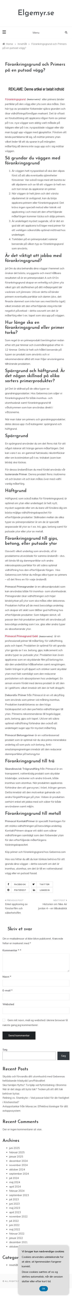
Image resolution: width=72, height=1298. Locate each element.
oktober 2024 (17, 1169)
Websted (8, 1004)
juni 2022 (14, 1225)
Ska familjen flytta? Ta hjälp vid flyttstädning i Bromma (34, 1085)
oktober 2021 (17, 1246)
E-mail (8, 990)
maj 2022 (14, 1229)
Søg (5, 1049)
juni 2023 (14, 1203)
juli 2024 (14, 1178)
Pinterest (20, 890)
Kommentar (11, 950)
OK (43, 1288)
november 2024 (18, 1165)
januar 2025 (16, 1156)
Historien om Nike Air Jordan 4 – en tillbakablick (52, 906)
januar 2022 (16, 1238)
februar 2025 (16, 1152)
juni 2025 (14, 1148)
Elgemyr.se (36, 13)
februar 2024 (16, 1190)
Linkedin (45, 890)
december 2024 (18, 1160)
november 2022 (18, 1216)
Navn (7, 976)
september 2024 (19, 1173)
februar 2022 (16, 1233)
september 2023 (19, 1195)
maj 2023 (14, 1208)
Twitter (45, 884)
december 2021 (18, 1242)
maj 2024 (14, 1182)
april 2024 (15, 1186)
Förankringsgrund (15, 99)
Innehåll (13, 1265)
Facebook (20, 884)
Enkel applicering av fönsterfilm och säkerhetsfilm (16, 908)
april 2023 (15, 1212)
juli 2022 (14, 1220)
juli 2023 (14, 1199)
